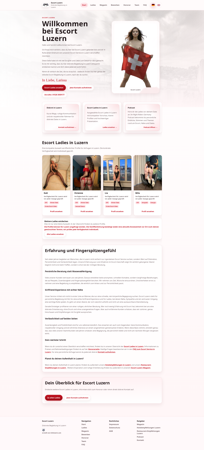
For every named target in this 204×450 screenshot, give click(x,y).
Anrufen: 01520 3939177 (54, 95)
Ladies (93, 5)
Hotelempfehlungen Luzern (148, 427)
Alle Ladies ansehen (55, 234)
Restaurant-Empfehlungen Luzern (148, 432)
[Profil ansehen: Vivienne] (87, 172)
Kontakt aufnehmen (106, 352)
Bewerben (115, 5)
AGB (111, 431)
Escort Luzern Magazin (140, 368)
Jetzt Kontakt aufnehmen (81, 87)
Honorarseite (93, 349)
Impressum (114, 424)
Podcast (140, 437)
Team (137, 5)
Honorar (127, 5)
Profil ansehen (56, 211)
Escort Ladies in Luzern (133, 346)
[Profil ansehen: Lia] (117, 172)
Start (84, 5)
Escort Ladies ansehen (53, 87)
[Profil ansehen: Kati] (56, 172)
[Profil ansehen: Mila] (148, 172)
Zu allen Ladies (53, 398)
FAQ (145, 5)
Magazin (103, 5)
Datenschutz (114, 427)
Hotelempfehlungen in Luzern (118, 365)
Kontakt (140, 440)
